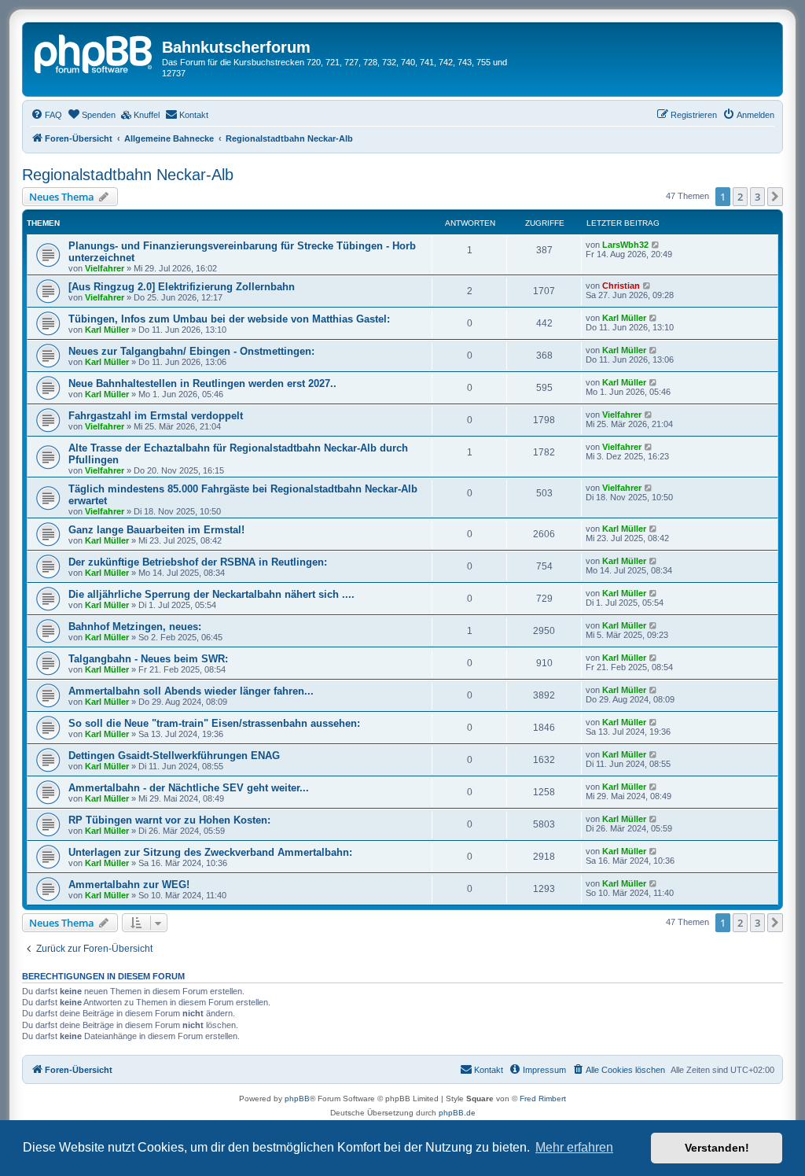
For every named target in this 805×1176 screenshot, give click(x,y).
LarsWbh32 (625, 244)
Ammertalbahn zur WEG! (128, 884)
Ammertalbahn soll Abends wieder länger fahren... (191, 691)
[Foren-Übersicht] (94, 52)
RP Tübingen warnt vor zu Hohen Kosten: (169, 820)
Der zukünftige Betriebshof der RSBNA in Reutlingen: (197, 562)
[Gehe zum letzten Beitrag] (656, 244)
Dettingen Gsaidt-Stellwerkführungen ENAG (174, 755)
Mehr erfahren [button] (574, 1147)
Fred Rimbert (543, 1098)
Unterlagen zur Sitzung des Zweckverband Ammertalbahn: (210, 852)
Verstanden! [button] (717, 1147)
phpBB (297, 1098)
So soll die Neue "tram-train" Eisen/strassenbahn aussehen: (214, 723)
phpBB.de (457, 1112)
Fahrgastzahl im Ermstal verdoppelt (155, 416)
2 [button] (740, 197)
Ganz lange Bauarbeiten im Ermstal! (156, 530)
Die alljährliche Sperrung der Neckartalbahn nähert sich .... (211, 594)
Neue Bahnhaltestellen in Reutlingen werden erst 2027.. (202, 383)
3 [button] (757, 197)
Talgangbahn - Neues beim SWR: (148, 659)
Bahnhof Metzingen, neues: (134, 626)
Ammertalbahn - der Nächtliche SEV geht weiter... (188, 788)
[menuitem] (46, 114)
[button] (775, 196)
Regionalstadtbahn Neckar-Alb (127, 174)
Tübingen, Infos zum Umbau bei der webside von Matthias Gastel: (229, 319)
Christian (621, 285)
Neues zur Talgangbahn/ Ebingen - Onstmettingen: (191, 351)
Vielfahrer (104, 268)
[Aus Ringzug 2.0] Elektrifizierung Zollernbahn (181, 287)
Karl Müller (107, 329)
